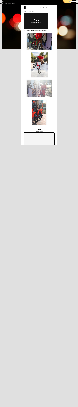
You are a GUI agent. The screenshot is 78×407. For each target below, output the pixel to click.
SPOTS (14, 3)
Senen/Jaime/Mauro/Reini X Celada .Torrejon (39, 7)
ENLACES (11, 3)
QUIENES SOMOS (7, 3)
